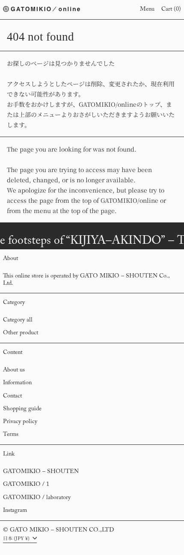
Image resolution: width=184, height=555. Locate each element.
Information (17, 383)
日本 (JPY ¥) (17, 538)
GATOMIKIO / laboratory (37, 498)
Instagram (15, 511)
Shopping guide (22, 409)
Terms (10, 435)
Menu (147, 9)
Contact (12, 396)
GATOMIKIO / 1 (26, 485)
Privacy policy (20, 422)
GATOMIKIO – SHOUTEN (41, 472)
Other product (20, 333)
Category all (18, 320)
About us (14, 370)
